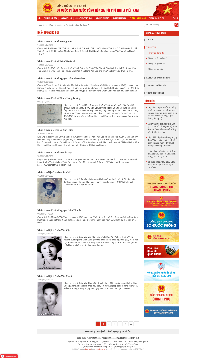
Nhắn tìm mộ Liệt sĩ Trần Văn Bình (56, 61)
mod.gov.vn (100, 349)
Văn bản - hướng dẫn (156, 85)
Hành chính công (119, 18)
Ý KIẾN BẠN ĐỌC (113, 331)
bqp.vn (88, 349)
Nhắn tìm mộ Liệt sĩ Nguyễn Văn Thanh (59, 210)
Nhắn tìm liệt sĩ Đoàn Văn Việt (53, 230)
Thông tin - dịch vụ (156, 18)
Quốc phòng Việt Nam (84, 18)
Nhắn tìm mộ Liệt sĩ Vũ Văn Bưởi (55, 130)
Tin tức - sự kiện (50, 18)
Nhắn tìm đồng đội (82, 25)
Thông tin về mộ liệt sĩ (157, 58)
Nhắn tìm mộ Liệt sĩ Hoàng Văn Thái (57, 41)
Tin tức (149, 40)
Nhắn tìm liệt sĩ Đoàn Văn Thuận (55, 276)
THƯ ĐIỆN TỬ (100, 331)
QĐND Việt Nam (66, 18)
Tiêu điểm (149, 101)
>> (136, 324)
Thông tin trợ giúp (155, 69)
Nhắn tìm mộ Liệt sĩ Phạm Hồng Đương (59, 98)
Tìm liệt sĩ (69, 25)
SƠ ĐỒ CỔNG (126, 331)
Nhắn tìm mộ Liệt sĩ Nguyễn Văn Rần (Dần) (61, 78)
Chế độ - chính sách (138, 18)
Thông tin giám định (156, 64)
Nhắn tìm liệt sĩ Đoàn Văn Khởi (54, 172)
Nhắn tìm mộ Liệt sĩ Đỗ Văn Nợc (54, 152)
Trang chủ (42, 25)
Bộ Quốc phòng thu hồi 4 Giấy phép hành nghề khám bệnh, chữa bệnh (161, 165)
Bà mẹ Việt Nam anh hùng (158, 78)
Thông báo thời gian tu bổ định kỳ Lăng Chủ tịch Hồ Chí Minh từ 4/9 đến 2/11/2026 (162, 154)
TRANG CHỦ (89, 331)
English (175, 18)
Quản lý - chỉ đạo (102, 18)
